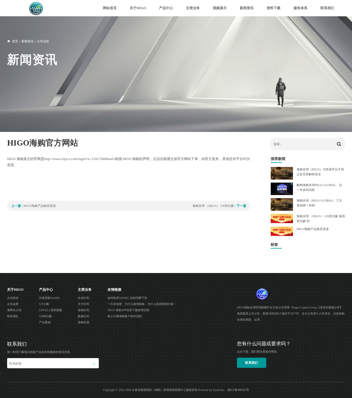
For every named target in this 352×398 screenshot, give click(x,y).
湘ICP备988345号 (238, 389)
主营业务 (193, 8)
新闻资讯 (247, 8)
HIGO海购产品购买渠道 (40, 205)
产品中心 (166, 8)
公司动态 (43, 41)
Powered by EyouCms (211, 389)
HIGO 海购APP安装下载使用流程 (128, 310)
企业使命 (13, 297)
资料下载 (273, 8)
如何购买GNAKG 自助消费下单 (127, 297)
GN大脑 (44, 304)
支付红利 (83, 304)
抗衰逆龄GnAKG (49, 297)
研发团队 (13, 316)
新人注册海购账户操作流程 (125, 316)
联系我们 (327, 8)
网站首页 (110, 8)
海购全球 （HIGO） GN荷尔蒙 (213, 205)
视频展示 (220, 8)
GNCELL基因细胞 (50, 310)
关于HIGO (138, 8)
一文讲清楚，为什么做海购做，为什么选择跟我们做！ (142, 304)
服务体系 (300, 8)
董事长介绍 (14, 310)
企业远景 (13, 304)
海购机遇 (83, 322)
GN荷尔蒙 (45, 316)
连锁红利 (83, 310)
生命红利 (83, 297)
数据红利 (83, 316)
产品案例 (45, 322)
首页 (15, 41)
